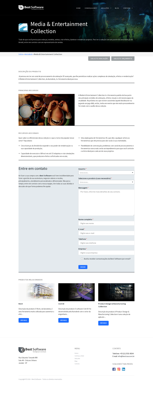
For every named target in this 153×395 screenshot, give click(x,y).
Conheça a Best (91, 8)
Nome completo (85, 219)
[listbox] (106, 173)
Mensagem (83, 188)
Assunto (82, 169)
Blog (117, 8)
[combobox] (106, 182)
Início (21, 54)
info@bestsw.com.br (126, 356)
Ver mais (23, 320)
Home (78, 8)
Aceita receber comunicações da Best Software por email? (107, 259)
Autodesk (28, 54)
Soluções (105, 8)
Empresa (82, 249)
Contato (126, 8)
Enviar (82, 267)
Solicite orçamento (123, 59)
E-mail (81, 229)
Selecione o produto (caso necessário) (95, 178)
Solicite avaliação (99, 59)
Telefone (82, 239)
